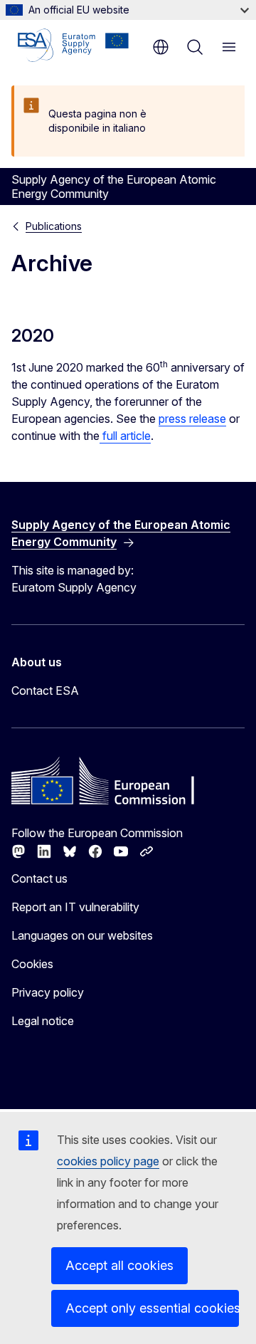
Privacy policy (47, 992)
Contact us (39, 878)
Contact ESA (45, 690)
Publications (54, 226)
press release (192, 418)
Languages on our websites (82, 935)
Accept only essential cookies (152, 1308)
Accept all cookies (119, 1265)
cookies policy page (108, 1161)
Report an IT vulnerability (75, 907)
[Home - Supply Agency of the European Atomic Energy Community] (73, 45)
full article (125, 436)
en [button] (160, 47)
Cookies (32, 964)
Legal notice (42, 1021)
